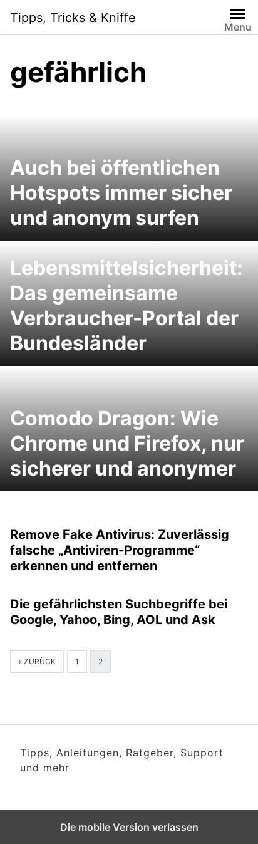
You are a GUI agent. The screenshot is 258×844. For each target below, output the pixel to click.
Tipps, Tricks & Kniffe (73, 17)
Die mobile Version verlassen (129, 827)
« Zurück (37, 661)
